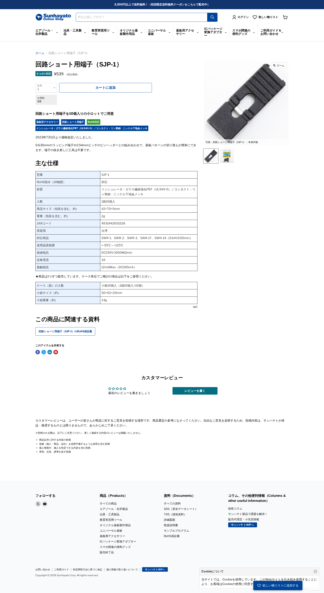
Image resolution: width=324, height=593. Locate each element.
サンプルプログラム (176, 530)
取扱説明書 (171, 525)
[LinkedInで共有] (49, 352)
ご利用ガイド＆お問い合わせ (270, 32)
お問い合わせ (42, 569)
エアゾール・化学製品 (44, 32)
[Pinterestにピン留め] (55, 352)
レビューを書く (195, 391)
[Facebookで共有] (37, 352)
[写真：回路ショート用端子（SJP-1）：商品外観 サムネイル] (226, 156)
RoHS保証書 (172, 536)
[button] (277, 585)
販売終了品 (107, 552)
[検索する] (212, 17)
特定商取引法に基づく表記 (87, 569)
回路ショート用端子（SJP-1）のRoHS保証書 (65, 331)
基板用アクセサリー (185, 32)
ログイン (243, 17)
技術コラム (235, 508)
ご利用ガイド (61, 569)
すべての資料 (172, 503)
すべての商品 (108, 503)
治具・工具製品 (73, 32)
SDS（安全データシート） (181, 509)
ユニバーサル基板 (157, 32)
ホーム (39, 53)
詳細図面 (169, 519)
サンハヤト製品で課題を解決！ (248, 514)
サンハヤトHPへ (242, 525)
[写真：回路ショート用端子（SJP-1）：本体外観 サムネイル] (210, 156)
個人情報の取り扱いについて (122, 569)
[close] (315, 571)
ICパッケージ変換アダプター (213, 32)
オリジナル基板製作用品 (129, 32)
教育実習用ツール (101, 32)
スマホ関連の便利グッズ (241, 32)
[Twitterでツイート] (43, 352)
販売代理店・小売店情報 (243, 519)
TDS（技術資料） (175, 514)
